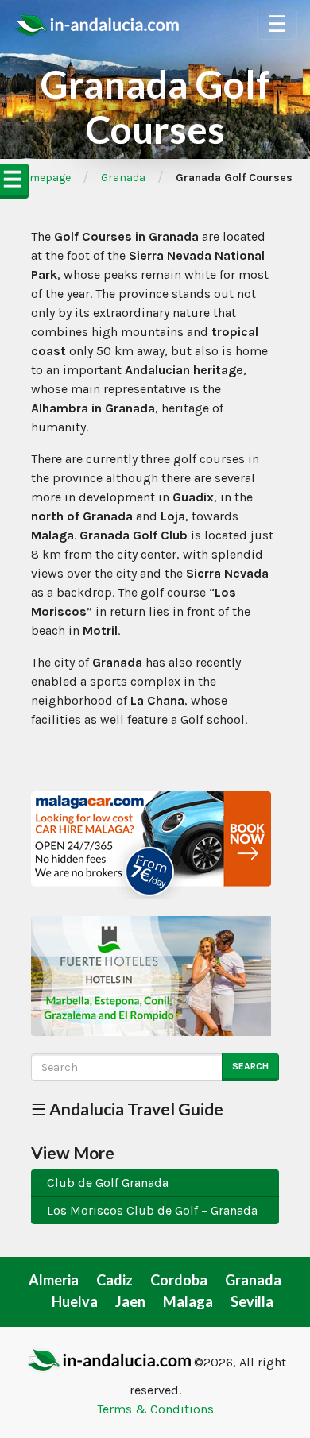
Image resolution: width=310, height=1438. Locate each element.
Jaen (130, 1301)
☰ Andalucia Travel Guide (127, 1109)
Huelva (75, 1301)
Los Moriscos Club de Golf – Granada (152, 1210)
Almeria (54, 1280)
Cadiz (114, 1280)
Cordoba (178, 1280)
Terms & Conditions (155, 1409)
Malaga (188, 1301)
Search (250, 1066)
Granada (123, 177)
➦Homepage (38, 177)
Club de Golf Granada (108, 1182)
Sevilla (252, 1301)
